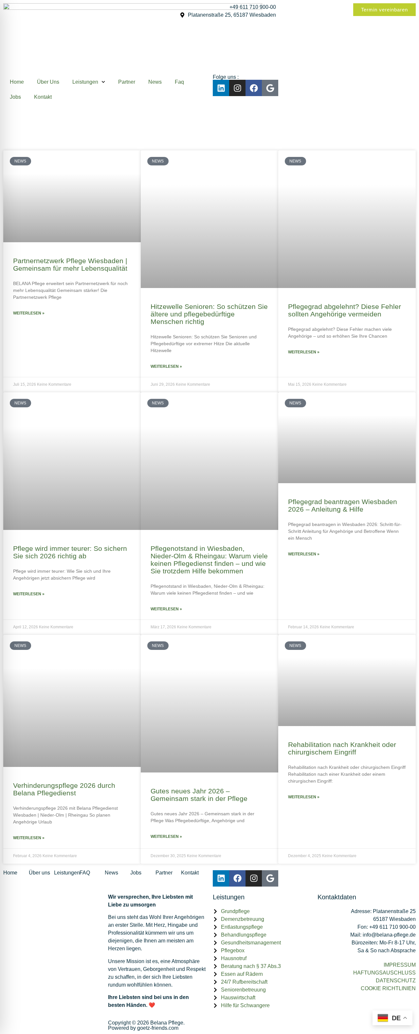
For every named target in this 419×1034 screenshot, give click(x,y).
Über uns (39, 872)
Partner (126, 82)
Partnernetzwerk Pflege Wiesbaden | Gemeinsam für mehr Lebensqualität (70, 264)
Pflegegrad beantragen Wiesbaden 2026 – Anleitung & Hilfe (342, 505)
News (155, 82)
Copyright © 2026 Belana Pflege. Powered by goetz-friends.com (146, 1025)
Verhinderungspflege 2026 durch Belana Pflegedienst (64, 789)
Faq (179, 82)
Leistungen (85, 82)
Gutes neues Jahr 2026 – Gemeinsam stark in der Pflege (199, 794)
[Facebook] (254, 88)
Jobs (15, 97)
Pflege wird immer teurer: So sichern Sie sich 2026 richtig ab (70, 552)
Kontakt (43, 97)
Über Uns (48, 82)
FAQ (85, 872)
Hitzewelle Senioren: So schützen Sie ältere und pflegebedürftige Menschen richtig (209, 314)
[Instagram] (237, 88)
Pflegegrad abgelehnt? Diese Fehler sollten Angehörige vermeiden (344, 310)
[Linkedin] (221, 88)
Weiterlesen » (29, 313)
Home (17, 82)
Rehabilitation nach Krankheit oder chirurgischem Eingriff (342, 748)
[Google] (270, 88)
